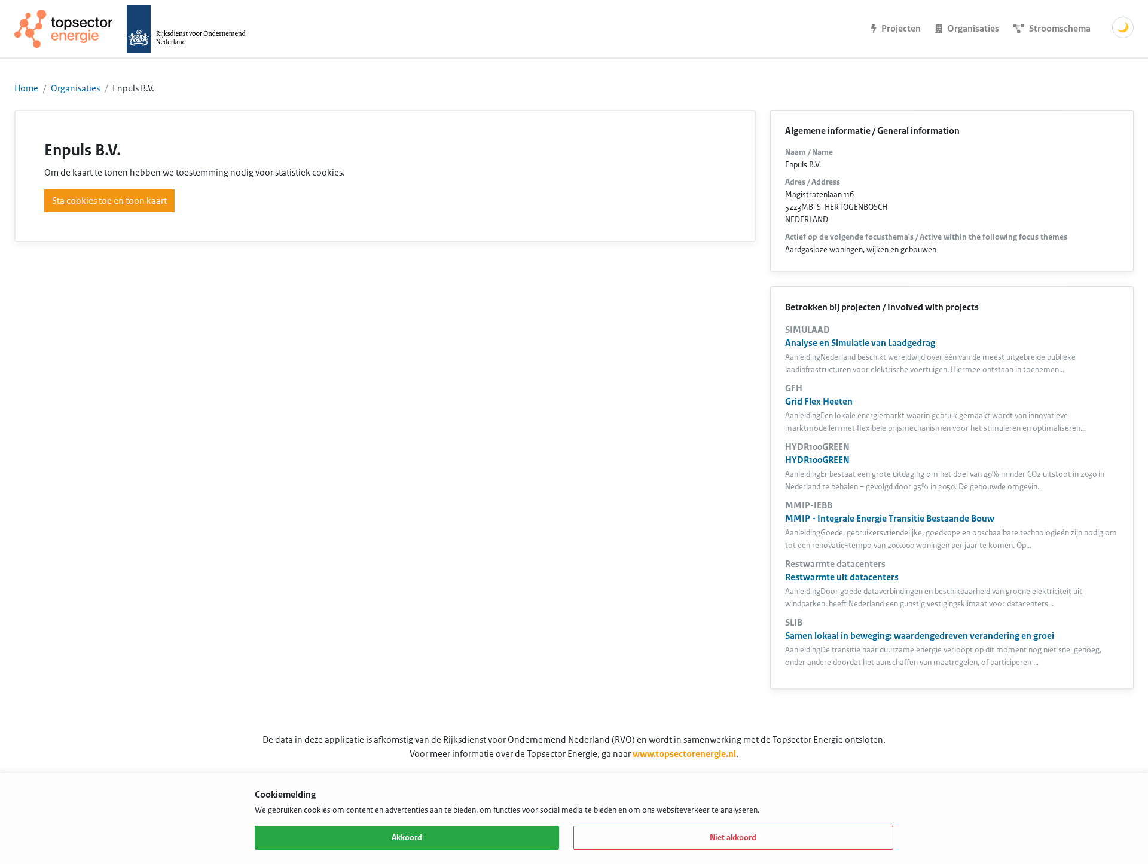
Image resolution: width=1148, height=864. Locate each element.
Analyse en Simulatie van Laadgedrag (860, 343)
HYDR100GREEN (817, 460)
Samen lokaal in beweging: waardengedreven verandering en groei (919, 636)
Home (26, 88)
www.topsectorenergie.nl (684, 754)
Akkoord (407, 838)
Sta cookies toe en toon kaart (109, 201)
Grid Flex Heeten (819, 401)
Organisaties (75, 88)
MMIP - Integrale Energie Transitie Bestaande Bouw (889, 518)
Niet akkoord (733, 838)
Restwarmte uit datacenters (842, 577)
